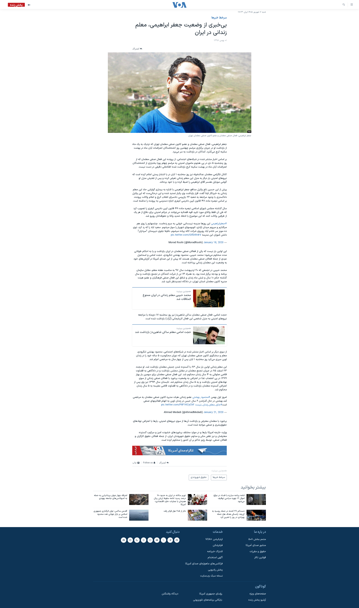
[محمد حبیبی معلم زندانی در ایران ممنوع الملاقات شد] (209, 298)
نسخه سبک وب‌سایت (211, 576)
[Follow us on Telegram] (170, 540)
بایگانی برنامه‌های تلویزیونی (207, 600)
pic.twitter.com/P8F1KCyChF (177, 405)
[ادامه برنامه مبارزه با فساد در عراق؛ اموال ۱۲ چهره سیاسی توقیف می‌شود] (256, 499)
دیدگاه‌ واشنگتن (170, 594)
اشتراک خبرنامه (215, 551)
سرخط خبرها (219, 18)
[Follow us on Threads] (143, 540)
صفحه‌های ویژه (257, 594)
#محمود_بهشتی (201, 397)
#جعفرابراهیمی (219, 224)
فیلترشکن (218, 545)
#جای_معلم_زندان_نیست (208, 405)
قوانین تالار (260, 557)
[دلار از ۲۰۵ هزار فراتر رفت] (197, 515)
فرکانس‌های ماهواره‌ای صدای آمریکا (204, 564)
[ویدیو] (29, 5)
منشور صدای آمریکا (256, 545)
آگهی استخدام (215, 557)
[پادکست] (130, 540)
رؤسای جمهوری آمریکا (210, 594)
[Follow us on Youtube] (156, 540)
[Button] (137, 49)
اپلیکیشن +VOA (214, 539)
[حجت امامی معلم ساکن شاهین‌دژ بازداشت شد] (209, 335)
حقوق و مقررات (258, 551)
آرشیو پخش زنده (257, 600)
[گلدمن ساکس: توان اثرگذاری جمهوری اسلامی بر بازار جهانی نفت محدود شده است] (139, 515)
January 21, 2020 (213, 412)
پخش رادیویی (215, 570)
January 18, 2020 (213, 242)
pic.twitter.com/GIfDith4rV (186, 235)
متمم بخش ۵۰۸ (257, 539)
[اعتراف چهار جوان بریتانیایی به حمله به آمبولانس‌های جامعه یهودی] (139, 499)
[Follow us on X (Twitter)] (163, 540)
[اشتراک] (123, 540)
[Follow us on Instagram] (150, 540)
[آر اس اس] (137, 540)
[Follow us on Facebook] (177, 540)
